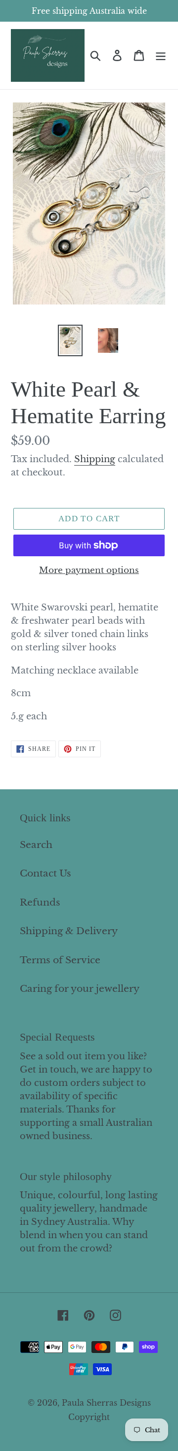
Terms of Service (60, 960)
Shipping (94, 459)
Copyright (89, 1417)
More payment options (89, 570)
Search (36, 844)
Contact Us (45, 873)
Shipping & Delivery (69, 931)
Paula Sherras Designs (106, 1403)
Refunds (40, 902)
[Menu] (161, 55)
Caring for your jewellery (79, 988)
